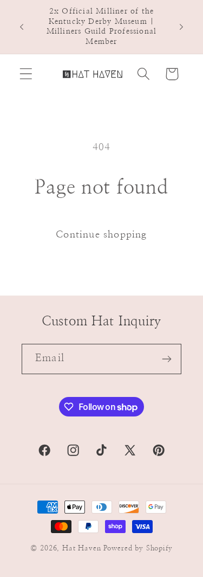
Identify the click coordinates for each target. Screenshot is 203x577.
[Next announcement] (181, 27)
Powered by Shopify (138, 548)
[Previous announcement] (22, 27)
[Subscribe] (166, 359)
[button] (26, 74)
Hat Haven (81, 548)
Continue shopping (101, 235)
